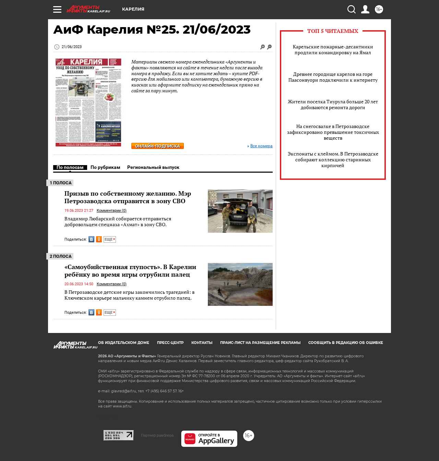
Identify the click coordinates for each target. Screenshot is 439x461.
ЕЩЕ (109, 239)
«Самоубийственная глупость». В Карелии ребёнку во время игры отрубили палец (130, 270)
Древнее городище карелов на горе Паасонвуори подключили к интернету (333, 77)
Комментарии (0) (112, 210)
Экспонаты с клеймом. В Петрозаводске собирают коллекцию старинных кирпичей (333, 159)
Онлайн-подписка (157, 146)
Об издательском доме (123, 343)
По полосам (70, 167)
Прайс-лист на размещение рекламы (260, 343)
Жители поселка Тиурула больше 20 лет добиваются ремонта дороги (333, 104)
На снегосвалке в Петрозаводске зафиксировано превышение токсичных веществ (333, 132)
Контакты (201, 343)
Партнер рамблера (157, 435)
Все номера (261, 146)
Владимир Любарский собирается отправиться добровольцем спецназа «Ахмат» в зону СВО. (117, 222)
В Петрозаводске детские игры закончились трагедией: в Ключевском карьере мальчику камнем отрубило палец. (129, 295)
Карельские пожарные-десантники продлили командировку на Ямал (333, 49)
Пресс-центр (170, 343)
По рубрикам (105, 167)
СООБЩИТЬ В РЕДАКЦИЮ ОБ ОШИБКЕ (345, 343)
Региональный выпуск (153, 167)
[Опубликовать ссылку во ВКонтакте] (91, 239)
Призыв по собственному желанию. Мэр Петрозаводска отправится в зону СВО (127, 197)
